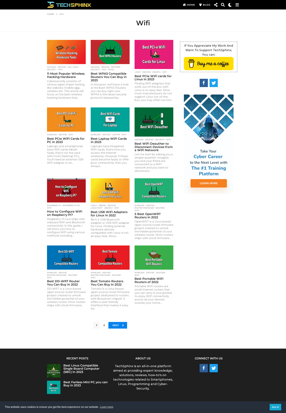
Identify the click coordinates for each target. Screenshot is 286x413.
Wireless (52, 135)
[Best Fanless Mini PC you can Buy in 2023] (53, 387)
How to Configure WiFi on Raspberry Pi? (64, 213)
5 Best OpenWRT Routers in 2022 (148, 215)
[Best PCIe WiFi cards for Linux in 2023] (154, 54)
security (51, 70)
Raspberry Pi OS (71, 205)
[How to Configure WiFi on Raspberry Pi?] (66, 190)
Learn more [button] (106, 407)
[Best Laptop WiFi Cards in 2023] (110, 119)
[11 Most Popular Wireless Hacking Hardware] (66, 52)
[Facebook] (204, 83)
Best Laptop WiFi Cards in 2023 (109, 140)
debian (102, 205)
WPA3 (111, 70)
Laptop (116, 135)
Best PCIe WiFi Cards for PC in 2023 (66, 140)
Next (116, 325)
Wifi (60, 70)
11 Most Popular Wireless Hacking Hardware (66, 75)
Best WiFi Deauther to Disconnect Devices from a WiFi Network (154, 147)
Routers (115, 67)
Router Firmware (144, 208)
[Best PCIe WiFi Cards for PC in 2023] (66, 119)
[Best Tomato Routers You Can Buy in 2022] (110, 257)
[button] (216, 4)
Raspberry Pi (54, 205)
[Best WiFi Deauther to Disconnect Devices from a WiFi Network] (154, 122)
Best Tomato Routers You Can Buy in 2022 (107, 282)
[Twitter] (214, 83)
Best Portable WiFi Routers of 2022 (149, 280)
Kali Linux (73, 67)
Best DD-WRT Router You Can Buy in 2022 (63, 282)
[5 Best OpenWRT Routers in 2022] (154, 190)
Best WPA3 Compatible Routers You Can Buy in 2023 (109, 77)
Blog (207, 4)
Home (191, 4)
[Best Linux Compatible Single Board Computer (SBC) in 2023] (53, 370)
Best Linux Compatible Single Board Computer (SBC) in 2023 (81, 369)
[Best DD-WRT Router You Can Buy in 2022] (66, 257)
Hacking (51, 67)
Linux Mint (96, 208)
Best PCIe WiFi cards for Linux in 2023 (153, 77)
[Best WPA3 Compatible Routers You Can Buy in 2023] (110, 52)
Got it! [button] (275, 407)
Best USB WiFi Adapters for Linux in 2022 (109, 213)
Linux (138, 72)
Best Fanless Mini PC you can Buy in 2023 (85, 383)
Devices (62, 67)
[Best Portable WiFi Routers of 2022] (154, 257)
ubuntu (156, 72)
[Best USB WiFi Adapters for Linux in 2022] (110, 190)
